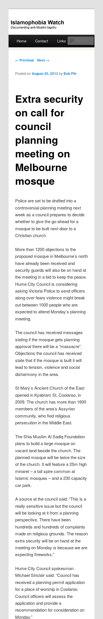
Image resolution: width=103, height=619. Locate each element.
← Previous (24, 60)
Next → (43, 60)
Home (21, 41)
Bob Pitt (70, 73)
